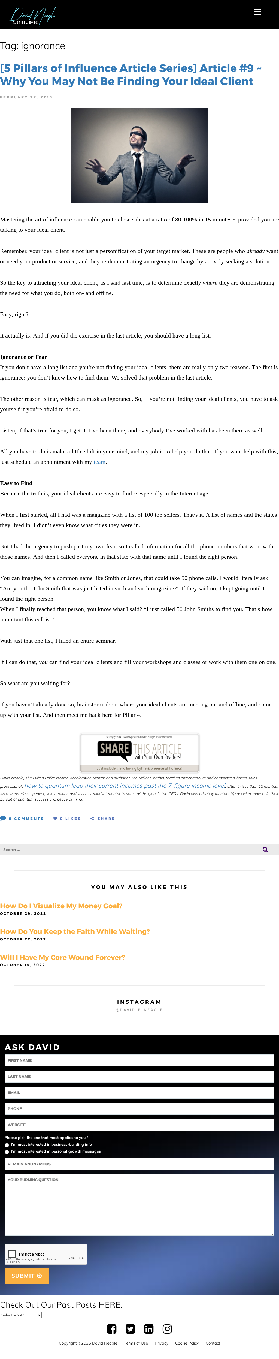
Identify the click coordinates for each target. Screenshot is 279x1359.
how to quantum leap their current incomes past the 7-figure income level (124, 785)
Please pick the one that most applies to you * (46, 1137)
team (99, 461)
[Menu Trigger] (257, 11)
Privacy (161, 1343)
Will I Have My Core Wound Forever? (62, 957)
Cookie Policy (187, 1343)
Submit (24, 1275)
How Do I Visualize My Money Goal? (61, 906)
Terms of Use (136, 1343)
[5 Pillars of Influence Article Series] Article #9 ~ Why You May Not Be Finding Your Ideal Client (131, 74)
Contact (213, 1343)
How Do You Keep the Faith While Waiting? (75, 931)
